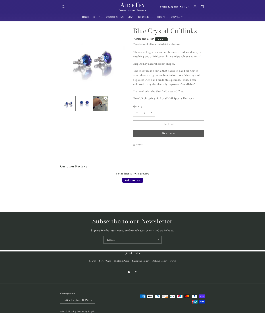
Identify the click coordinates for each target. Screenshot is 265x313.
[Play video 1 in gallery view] (100, 103)
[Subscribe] (157, 240)
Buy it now (168, 133)
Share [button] (139, 144)
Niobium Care (121, 261)
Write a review (132, 180)
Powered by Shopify (86, 311)
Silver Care (105, 261)
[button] (63, 6)
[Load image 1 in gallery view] (68, 103)
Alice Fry (72, 311)
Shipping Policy (140, 261)
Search (92, 261)
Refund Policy (159, 261)
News (173, 261)
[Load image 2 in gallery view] (84, 103)
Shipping (153, 44)
